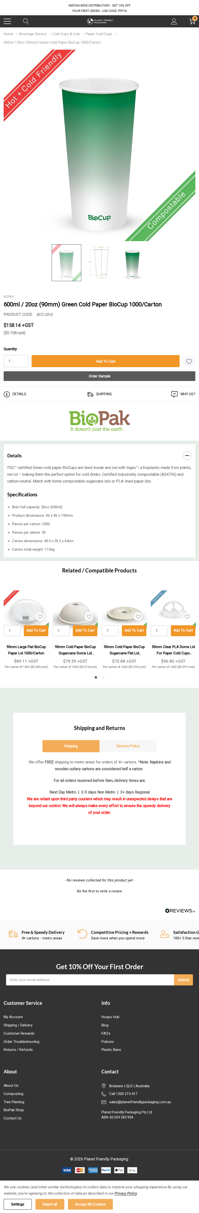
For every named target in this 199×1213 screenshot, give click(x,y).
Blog (104, 1025)
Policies (107, 1041)
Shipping (71, 746)
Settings (17, 1204)
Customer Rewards (19, 1033)
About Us (11, 1085)
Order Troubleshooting (21, 1041)
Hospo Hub (110, 1017)
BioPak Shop (14, 1110)
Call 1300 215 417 (123, 1094)
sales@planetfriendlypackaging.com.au (140, 1102)
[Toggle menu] (7, 21)
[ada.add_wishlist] (40, 616)
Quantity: (10, 349)
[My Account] (174, 21)
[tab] (96, 677)
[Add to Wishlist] (189, 361)
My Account (13, 1017)
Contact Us (13, 1118)
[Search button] (26, 21)
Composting (13, 1094)
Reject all (50, 1204)
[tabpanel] (26, 627)
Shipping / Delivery (18, 1025)
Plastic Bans (111, 1049)
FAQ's (105, 1033)
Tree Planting (14, 1102)
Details (14, 455)
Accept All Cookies (90, 1204)
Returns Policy (128, 746)
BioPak (9, 296)
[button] (99, 891)
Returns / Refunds (18, 1049)
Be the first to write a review (99, 891)
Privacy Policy (125, 1193)
